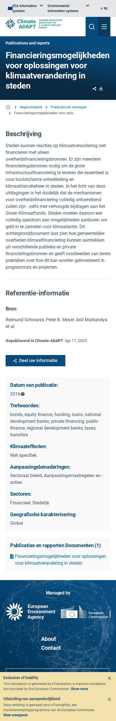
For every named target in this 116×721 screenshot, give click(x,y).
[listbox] (25, 8)
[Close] (109, 678)
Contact (51, 647)
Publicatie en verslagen (69, 107)
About (48, 638)
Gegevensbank (31, 107)
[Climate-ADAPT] (43, 23)
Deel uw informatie (38, 360)
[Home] (8, 108)
